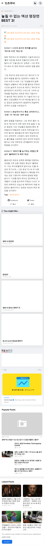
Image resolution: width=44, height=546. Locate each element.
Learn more (6, 537)
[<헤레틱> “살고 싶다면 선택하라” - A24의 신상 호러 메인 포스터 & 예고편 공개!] (32, 491)
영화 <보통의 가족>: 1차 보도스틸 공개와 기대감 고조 (28, 453)
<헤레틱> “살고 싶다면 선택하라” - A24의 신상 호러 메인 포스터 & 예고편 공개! (32, 502)
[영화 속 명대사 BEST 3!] (22, 294)
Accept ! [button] (7, 542)
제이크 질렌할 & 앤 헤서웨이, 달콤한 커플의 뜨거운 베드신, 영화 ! (28, 470)
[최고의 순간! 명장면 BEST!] (22, 327)
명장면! (5, 274)
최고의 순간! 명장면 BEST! (13, 341)
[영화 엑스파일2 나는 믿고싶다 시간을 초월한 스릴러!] (22, 424)
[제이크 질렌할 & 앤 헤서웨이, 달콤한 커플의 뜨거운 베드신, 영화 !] (7, 471)
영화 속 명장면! (8, 241)
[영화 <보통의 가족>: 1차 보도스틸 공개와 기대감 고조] (7, 454)
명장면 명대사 (9, 11)
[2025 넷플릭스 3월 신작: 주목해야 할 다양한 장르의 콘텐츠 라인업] (11, 491)
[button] (3, 3)
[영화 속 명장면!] (22, 227)
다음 (4, 370)
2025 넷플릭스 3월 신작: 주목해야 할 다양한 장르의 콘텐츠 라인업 (11, 501)
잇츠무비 (10, 3)
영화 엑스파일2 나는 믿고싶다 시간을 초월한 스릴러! (20, 440)
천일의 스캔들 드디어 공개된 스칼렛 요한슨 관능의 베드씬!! (27, 461)
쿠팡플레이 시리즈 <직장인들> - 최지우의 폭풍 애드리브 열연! (11, 527)
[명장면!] (22, 260)
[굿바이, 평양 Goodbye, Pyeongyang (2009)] (7, 445)
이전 (39, 370)
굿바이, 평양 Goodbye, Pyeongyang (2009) (27, 444)
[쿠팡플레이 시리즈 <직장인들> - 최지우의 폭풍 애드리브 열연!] (11, 517)
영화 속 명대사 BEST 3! (11, 308)
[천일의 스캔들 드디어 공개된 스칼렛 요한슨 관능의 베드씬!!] (7, 462)
